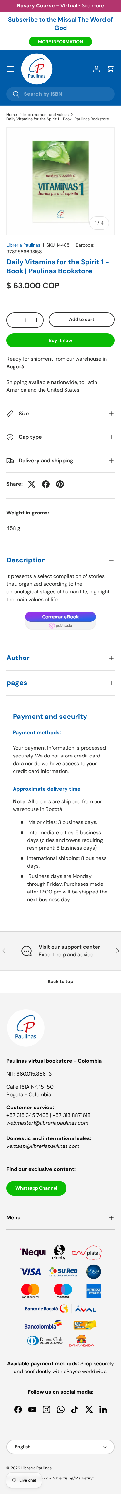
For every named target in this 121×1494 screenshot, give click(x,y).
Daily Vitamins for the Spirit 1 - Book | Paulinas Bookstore (57, 119)
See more (93, 5)
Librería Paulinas (23, 245)
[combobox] (60, 94)
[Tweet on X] (32, 484)
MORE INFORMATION (60, 41)
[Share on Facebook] (46, 484)
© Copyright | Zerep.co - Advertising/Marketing (50, 1478)
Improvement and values (46, 115)
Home (11, 115)
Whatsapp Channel (36, 1188)
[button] (111, 69)
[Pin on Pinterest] (60, 484)
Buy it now (60, 340)
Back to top (60, 981)
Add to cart (81, 319)
